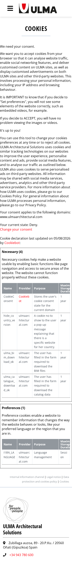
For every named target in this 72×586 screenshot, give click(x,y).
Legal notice (54, 477)
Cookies (64, 481)
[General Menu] (8, 8)
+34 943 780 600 (21, 555)
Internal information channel (27, 477)
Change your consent (16, 229)
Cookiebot (12, 243)
